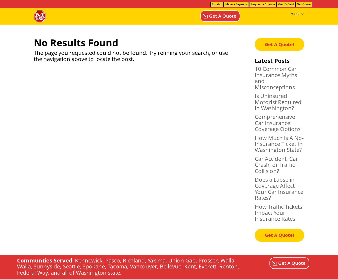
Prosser (208, 260)
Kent (190, 266)
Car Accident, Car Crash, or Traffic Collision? (276, 165)
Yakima (157, 260)
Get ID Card (286, 4)
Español (217, 4)
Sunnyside (47, 266)
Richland (134, 260)
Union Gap (182, 260)
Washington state (98, 272)
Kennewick (89, 260)
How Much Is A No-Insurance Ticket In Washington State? (279, 144)
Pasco (112, 260)
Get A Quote (222, 16)
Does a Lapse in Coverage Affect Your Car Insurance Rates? (279, 188)
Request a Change (263, 4)
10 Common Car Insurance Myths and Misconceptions (276, 78)
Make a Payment (236, 4)
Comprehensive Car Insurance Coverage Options (278, 123)
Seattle (71, 266)
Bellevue (170, 266)
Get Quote (304, 4)
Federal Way (32, 272)
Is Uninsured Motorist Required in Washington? (278, 102)
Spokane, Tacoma (105, 266)
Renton (228, 266)
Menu (295, 14)
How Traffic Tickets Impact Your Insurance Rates (278, 213)
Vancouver (143, 266)
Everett (207, 266)
